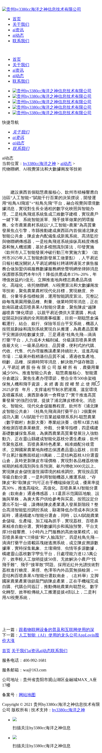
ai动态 (18, 35)
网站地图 (27, 695)
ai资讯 (18, 30)
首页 (17, 19)
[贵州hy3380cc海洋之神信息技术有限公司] (41, 9)
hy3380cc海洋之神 (39, 163)
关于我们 (21, 24)
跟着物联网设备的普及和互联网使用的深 (56, 629)
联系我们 (21, 41)
